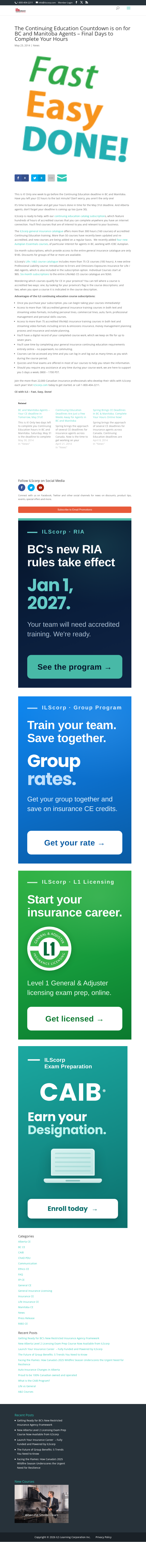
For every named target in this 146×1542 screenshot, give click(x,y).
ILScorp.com (40, 385)
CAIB (21, 1252)
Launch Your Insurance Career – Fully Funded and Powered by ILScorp (60, 1349)
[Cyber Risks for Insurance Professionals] (42, 1504)
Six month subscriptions (34, 274)
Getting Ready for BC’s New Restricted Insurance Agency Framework (58, 1338)
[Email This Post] (62, 178)
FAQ (20, 1274)
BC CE (21, 1247)
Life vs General (27, 1386)
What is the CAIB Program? (34, 1380)
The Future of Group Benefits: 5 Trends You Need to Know (52, 1354)
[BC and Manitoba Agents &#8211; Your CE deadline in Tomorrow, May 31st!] (37, 427)
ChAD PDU (24, 1258)
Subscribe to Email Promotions (75, 509)
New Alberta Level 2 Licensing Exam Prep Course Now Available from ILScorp (64, 1343)
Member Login (65, 2)
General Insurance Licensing (35, 1290)
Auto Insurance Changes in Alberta (39, 1369)
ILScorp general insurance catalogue (41, 231)
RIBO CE (23, 1323)
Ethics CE (23, 1269)
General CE (24, 1285)
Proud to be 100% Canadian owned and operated (47, 1375)
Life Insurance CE (28, 1301)
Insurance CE (26, 1296)
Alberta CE (24, 1241)
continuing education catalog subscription (79, 216)
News (36, 45)
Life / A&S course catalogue (42, 261)
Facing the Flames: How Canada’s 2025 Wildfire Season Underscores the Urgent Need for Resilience (41, 1463)
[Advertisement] (56, 460)
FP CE (21, 1279)
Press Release (26, 1318)
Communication (27, 1263)
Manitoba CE (25, 1307)
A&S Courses (25, 1391)
